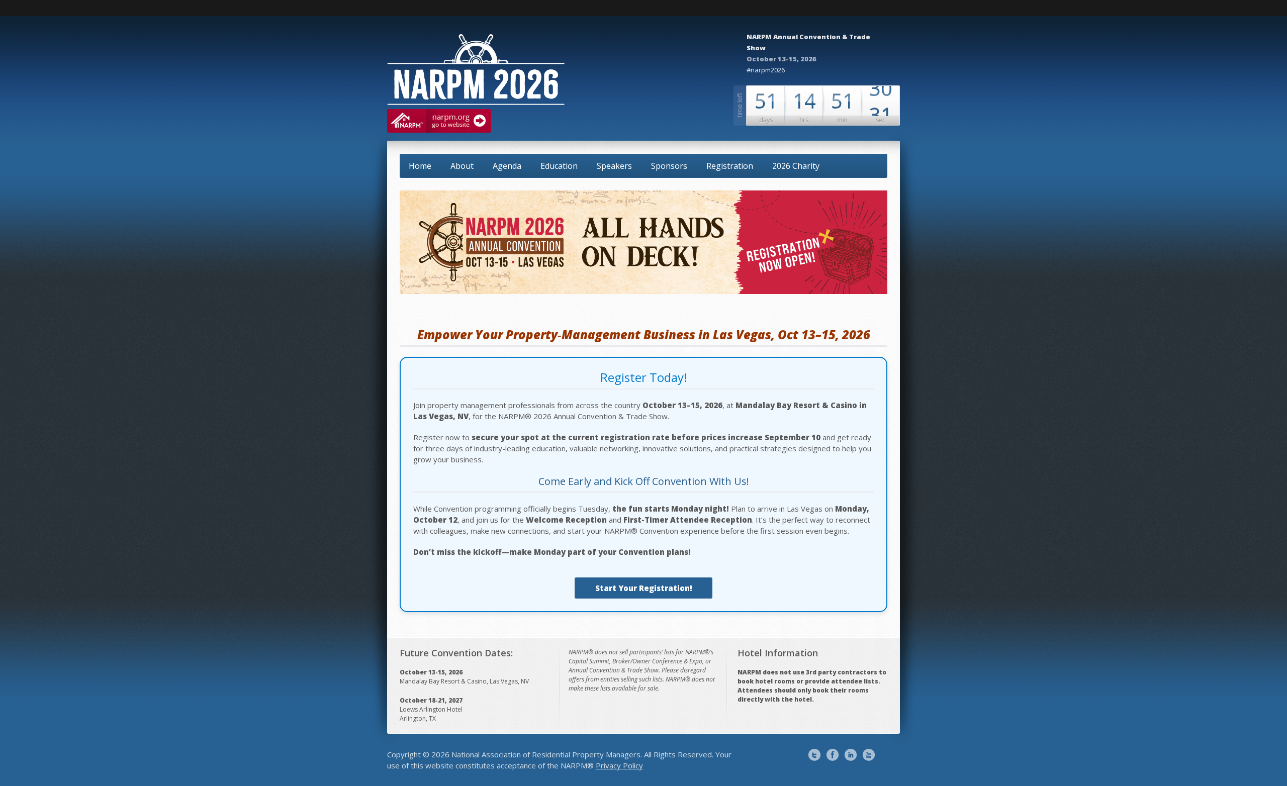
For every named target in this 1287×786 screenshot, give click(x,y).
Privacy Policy (619, 765)
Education (559, 165)
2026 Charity (795, 165)
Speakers (614, 165)
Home (420, 165)
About (462, 165)
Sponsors (669, 165)
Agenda (507, 165)
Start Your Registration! (643, 588)
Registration (729, 165)
